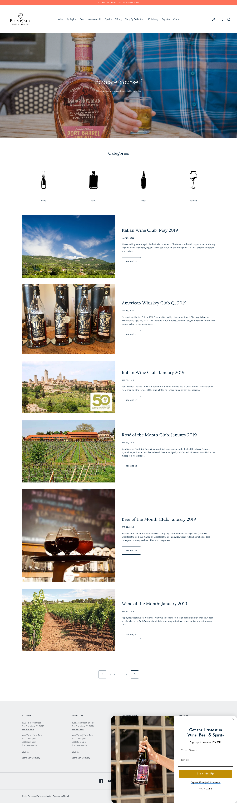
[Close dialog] (233, 719)
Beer (82, 19)
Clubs (176, 19)
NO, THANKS (205, 789)
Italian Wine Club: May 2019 (150, 230)
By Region (71, 19)
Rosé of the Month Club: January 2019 (159, 434)
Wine (60, 19)
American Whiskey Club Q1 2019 (154, 303)
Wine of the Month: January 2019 (154, 603)
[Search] (221, 19)
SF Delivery (153, 19)
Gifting (118, 19)
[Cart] (228, 19)
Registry (166, 19)
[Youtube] (109, 780)
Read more (131, 261)
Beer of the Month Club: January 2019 (159, 519)
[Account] (213, 19)
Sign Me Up (205, 774)
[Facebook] (101, 780)
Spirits (108, 19)
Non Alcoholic (95, 19)
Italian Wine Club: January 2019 (153, 372)
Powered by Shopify (61, 796)
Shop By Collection (134, 19)
